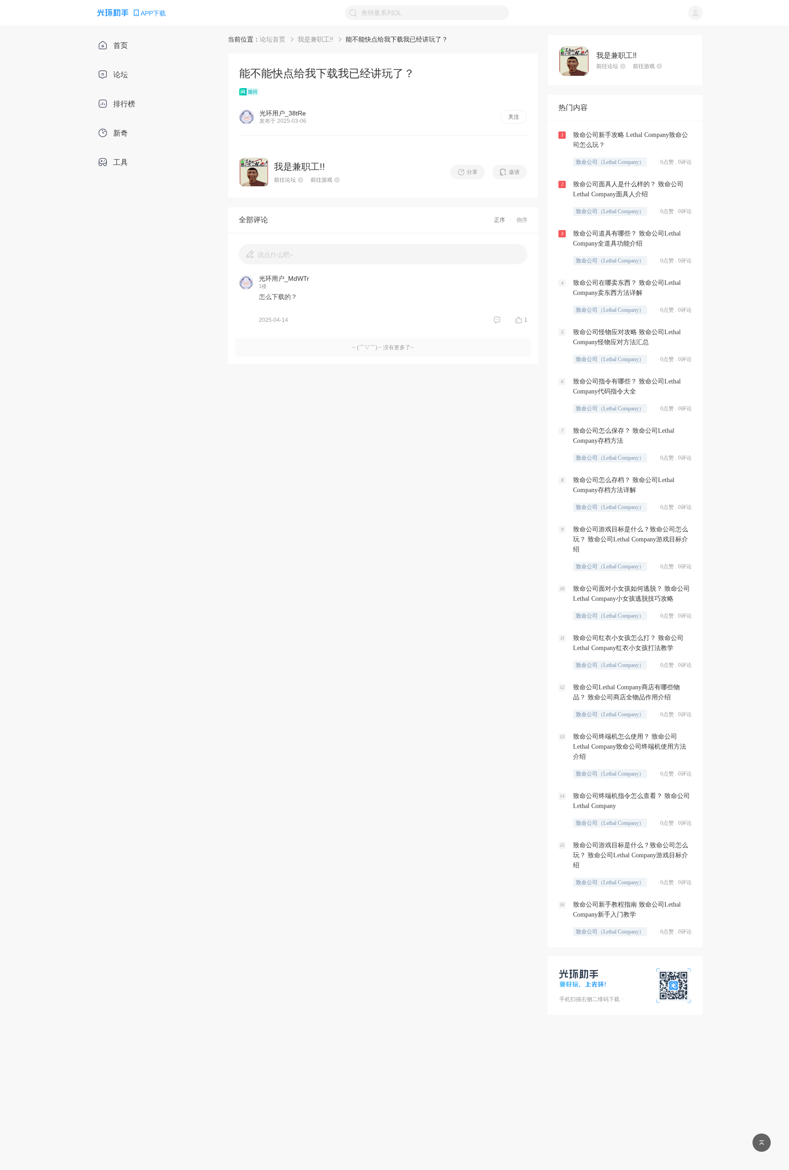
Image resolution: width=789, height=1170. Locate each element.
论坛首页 (272, 39)
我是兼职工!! (315, 39)
